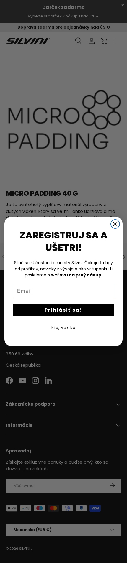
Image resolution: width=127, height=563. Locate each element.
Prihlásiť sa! (63, 310)
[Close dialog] (115, 224)
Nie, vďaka (63, 327)
